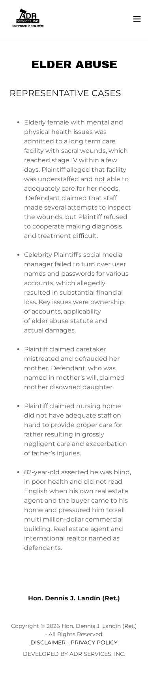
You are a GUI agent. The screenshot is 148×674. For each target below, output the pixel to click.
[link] (27, 19)
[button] (137, 19)
